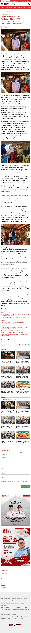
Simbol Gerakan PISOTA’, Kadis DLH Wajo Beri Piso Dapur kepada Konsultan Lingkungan (14, 328)
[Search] (29, 4)
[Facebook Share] (17, 345)
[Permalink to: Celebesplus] (2, 26)
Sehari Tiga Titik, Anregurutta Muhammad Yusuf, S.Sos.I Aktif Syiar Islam (14, 335)
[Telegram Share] (26, 345)
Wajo (10, 14)
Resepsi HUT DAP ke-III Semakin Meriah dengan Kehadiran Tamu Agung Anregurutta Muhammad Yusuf (15, 331)
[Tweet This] (20, 345)
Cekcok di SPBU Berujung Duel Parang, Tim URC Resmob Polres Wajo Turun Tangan (15, 315)
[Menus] (2, 4)
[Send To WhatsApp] (29, 345)
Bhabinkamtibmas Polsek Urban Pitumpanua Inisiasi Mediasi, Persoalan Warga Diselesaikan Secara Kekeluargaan (13, 319)
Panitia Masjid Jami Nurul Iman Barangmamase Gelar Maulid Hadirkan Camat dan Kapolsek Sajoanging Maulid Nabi (15, 324)
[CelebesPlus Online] (10, 4)
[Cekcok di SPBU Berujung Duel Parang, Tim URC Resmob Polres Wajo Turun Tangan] (8, 355)
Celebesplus (6, 26)
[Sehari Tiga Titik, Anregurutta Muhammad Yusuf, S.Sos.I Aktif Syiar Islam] (23, 384)
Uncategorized (4, 14)
